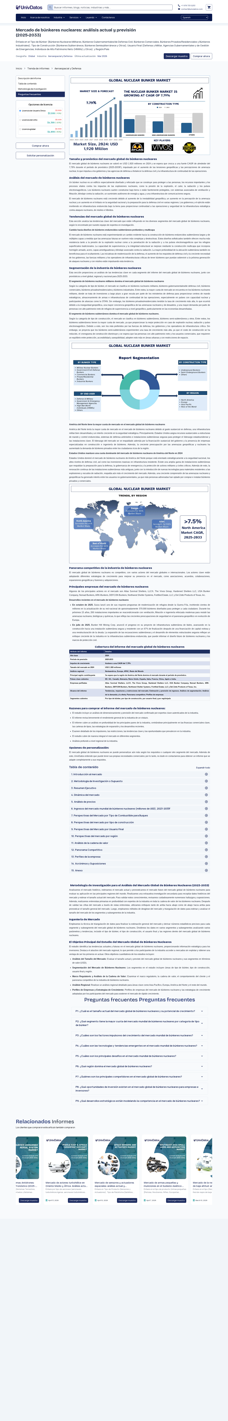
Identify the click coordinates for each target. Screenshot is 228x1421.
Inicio (19, 68)
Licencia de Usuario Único (34, 110)
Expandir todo (203, 767)
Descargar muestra (176, 56)
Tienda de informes (38, 68)
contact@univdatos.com (192, 9)
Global (31, 56)
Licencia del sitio (29, 120)
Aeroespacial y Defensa (60, 56)
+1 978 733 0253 (188, 5)
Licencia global (28, 129)
